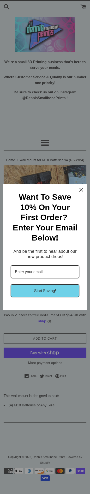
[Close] (81, 190)
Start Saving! (45, 291)
